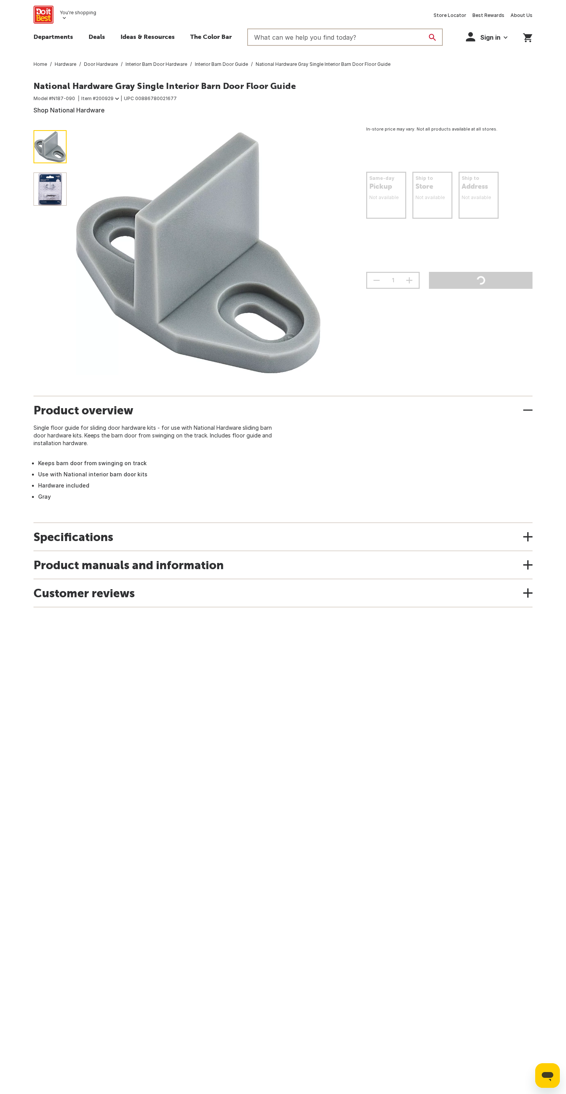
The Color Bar (211, 36)
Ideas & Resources (148, 36)
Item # (97, 98)
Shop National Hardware (69, 110)
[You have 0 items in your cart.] (528, 36)
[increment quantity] (409, 280)
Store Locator (450, 15)
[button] (486, 37)
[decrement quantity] (376, 280)
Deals (97, 36)
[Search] (432, 37)
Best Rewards (488, 15)
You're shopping (78, 12)
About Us (522, 15)
